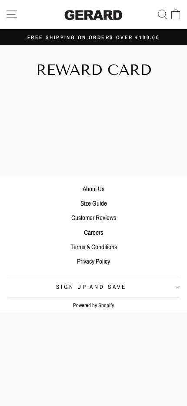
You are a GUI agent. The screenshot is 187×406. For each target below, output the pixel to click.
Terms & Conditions (93, 246)
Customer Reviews (93, 217)
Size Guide (93, 203)
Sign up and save (91, 287)
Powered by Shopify (93, 305)
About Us (93, 188)
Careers (93, 232)
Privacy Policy (93, 261)
